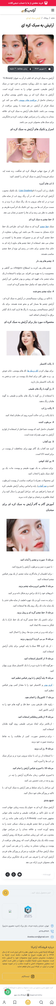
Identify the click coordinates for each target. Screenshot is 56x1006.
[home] (52, 1002)
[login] (4, 1002)
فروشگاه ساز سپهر (20, 995)
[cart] (28, 1002)
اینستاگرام (25, 976)
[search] (41, 1002)
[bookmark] (15, 1002)
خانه (53, 18)
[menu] (53, 10)
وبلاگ (45, 18)
